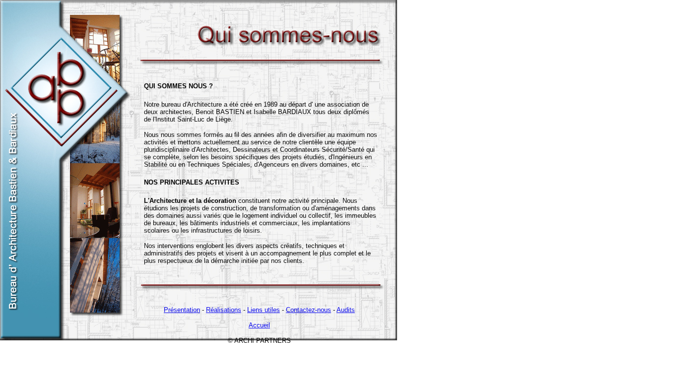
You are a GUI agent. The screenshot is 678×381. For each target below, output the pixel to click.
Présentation (182, 310)
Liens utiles (263, 310)
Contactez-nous (308, 310)
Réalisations (223, 310)
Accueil (259, 325)
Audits (346, 310)
